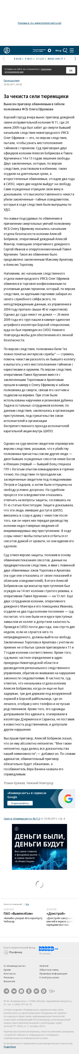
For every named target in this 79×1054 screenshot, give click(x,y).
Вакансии (9, 981)
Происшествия (11, 80)
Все (27, 904)
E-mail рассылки (49, 977)
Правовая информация (53, 973)
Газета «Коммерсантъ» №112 (22, 818)
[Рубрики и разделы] (71, 50)
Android (44, 965)
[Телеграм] (6, 991)
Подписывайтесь (20, 803)
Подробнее (10, 1046)
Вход (58, 50)
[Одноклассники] (29, 991)
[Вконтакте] (14, 991)
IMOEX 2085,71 (55, 58)
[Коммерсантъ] (7, 50)
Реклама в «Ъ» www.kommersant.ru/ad (39, 23)
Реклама (9, 977)
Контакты (10, 973)
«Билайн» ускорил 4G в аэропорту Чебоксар (23, 919)
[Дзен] (21, 991)
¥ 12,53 (40, 58)
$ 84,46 (17, 58)
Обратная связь (49, 969)
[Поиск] (65, 50)
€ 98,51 (29, 58)
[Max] (43, 991)
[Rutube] (36, 991)
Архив (7, 969)
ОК (71, 70)
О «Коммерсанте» (15, 965)
